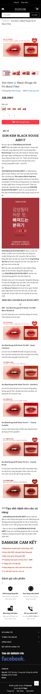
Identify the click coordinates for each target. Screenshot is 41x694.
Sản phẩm (30, 691)
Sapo (25, 688)
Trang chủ (10, 691)
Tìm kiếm (34, 15)
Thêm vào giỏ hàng (22, 122)
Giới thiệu (20, 691)
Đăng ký (16, 2)
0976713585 (33, 616)
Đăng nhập (24, 2)
